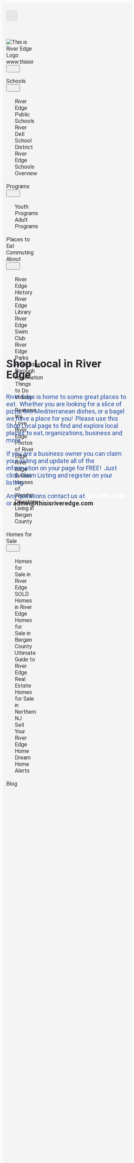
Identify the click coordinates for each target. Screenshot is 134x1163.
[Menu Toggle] (13, 68)
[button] (12, 15)
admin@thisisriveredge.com (53, 503)
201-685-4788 (105, 496)
